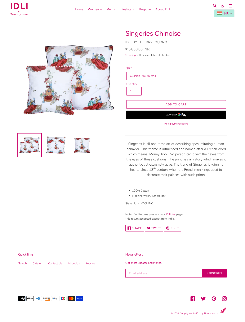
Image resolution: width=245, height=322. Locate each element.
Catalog (37, 263)
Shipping (130, 55)
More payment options (176, 123)
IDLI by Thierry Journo (207, 313)
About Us (74, 263)
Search (22, 263)
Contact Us (55, 263)
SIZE (129, 68)
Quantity (131, 84)
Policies (170, 214)
